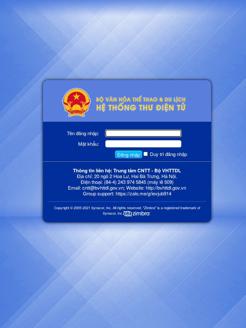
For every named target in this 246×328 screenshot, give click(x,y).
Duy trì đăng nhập (168, 154)
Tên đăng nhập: (83, 133)
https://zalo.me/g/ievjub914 (143, 193)
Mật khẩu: (88, 143)
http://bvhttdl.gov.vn (166, 187)
